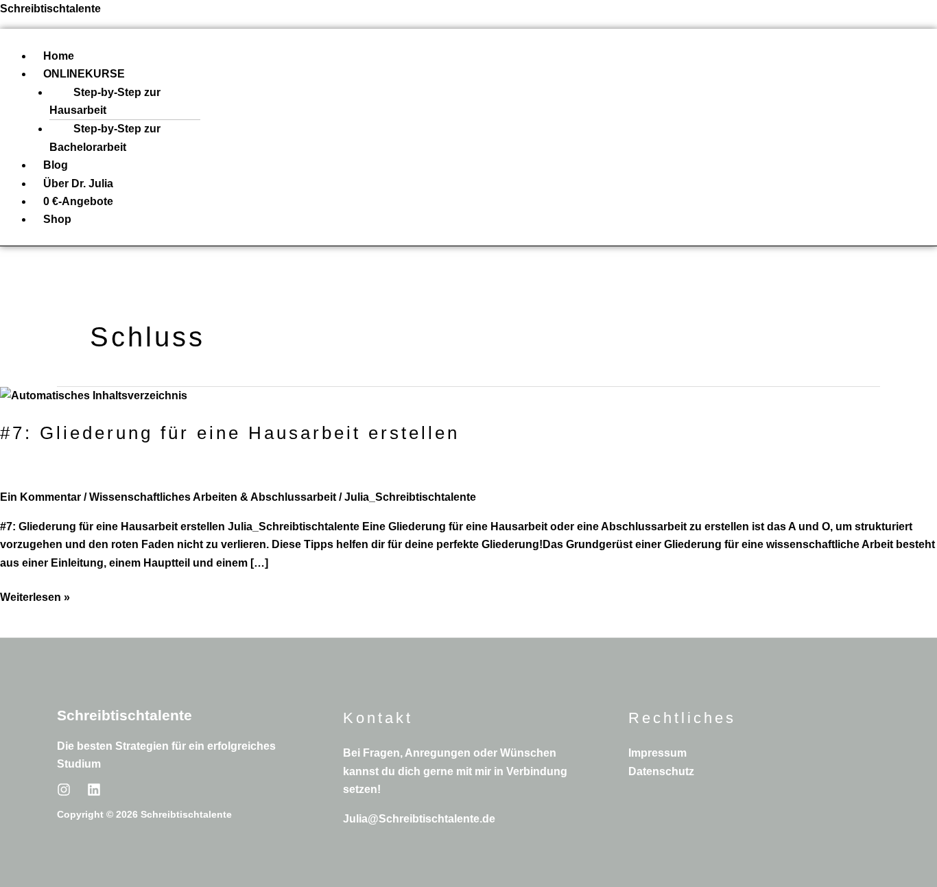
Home (58, 56)
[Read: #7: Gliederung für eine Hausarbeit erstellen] (93, 395)
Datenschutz (661, 771)
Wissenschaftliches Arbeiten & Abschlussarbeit (212, 497)
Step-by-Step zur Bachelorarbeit (105, 137)
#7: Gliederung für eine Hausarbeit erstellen (230, 433)
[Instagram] (64, 789)
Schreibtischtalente (50, 8)
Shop (57, 219)
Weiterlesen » (35, 596)
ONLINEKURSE (84, 74)
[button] (485, 74)
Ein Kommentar (40, 497)
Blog (55, 165)
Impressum (657, 753)
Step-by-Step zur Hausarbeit (105, 101)
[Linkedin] (94, 789)
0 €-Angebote (78, 201)
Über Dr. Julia (78, 183)
